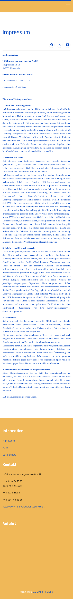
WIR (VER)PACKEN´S (18, 6)
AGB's (5, 447)
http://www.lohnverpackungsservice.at (23, 506)
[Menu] (68, 6)
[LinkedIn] (67, 45)
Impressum (9, 441)
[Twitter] (59, 45)
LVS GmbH (38, 591)
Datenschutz (9, 455)
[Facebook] (51, 45)
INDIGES (49, 591)
